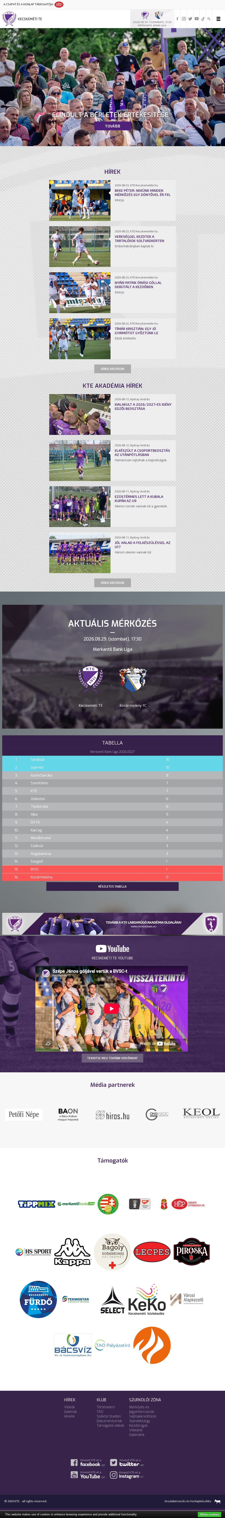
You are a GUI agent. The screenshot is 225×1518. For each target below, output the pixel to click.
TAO (100, 1417)
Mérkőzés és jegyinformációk (141, 1415)
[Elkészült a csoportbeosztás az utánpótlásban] (80, 479)
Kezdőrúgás (138, 1431)
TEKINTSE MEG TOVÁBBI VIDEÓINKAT (112, 1058)
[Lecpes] (152, 1257)
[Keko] (147, 1305)
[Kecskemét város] (164, 1209)
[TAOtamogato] (112, 1350)
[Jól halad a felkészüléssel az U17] (80, 571)
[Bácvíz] (73, 1350)
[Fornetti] (152, 1350)
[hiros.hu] (157, 1114)
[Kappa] (73, 1257)
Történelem (106, 1413)
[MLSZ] (108, 1209)
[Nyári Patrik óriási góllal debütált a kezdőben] (80, 311)
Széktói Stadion (109, 1422)
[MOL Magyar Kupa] (140, 1209)
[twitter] (190, 18)
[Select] (112, 1305)
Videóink (136, 1436)
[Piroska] (191, 1257)
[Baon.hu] (201, 1114)
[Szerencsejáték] (36, 1209)
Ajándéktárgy (139, 1427)
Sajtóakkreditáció (142, 1422)
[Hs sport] (33, 1257)
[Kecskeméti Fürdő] (38, 1305)
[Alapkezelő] (186, 1305)
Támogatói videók (110, 1431)
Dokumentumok (109, 1427)
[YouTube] (197, 18)
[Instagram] (184, 18)
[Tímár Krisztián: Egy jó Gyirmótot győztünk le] (80, 357)
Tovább (112, 126)
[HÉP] (188, 1209)
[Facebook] (178, 18)
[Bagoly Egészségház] (112, 1257)
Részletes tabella (112, 886)
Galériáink (137, 1440)
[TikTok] (203, 18)
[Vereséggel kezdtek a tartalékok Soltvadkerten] (80, 265)
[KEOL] (68, 1113)
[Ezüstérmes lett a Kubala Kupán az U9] (80, 525)
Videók (69, 1413)
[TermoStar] (78, 1305)
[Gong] (112, 1114)
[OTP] (76, 1209)
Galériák (70, 1417)
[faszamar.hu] (216, 1507)
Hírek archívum (112, 369)
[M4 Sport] (23, 1121)
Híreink (69, 1422)
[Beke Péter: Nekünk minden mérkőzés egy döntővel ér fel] (80, 219)
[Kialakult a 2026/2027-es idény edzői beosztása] (80, 433)
